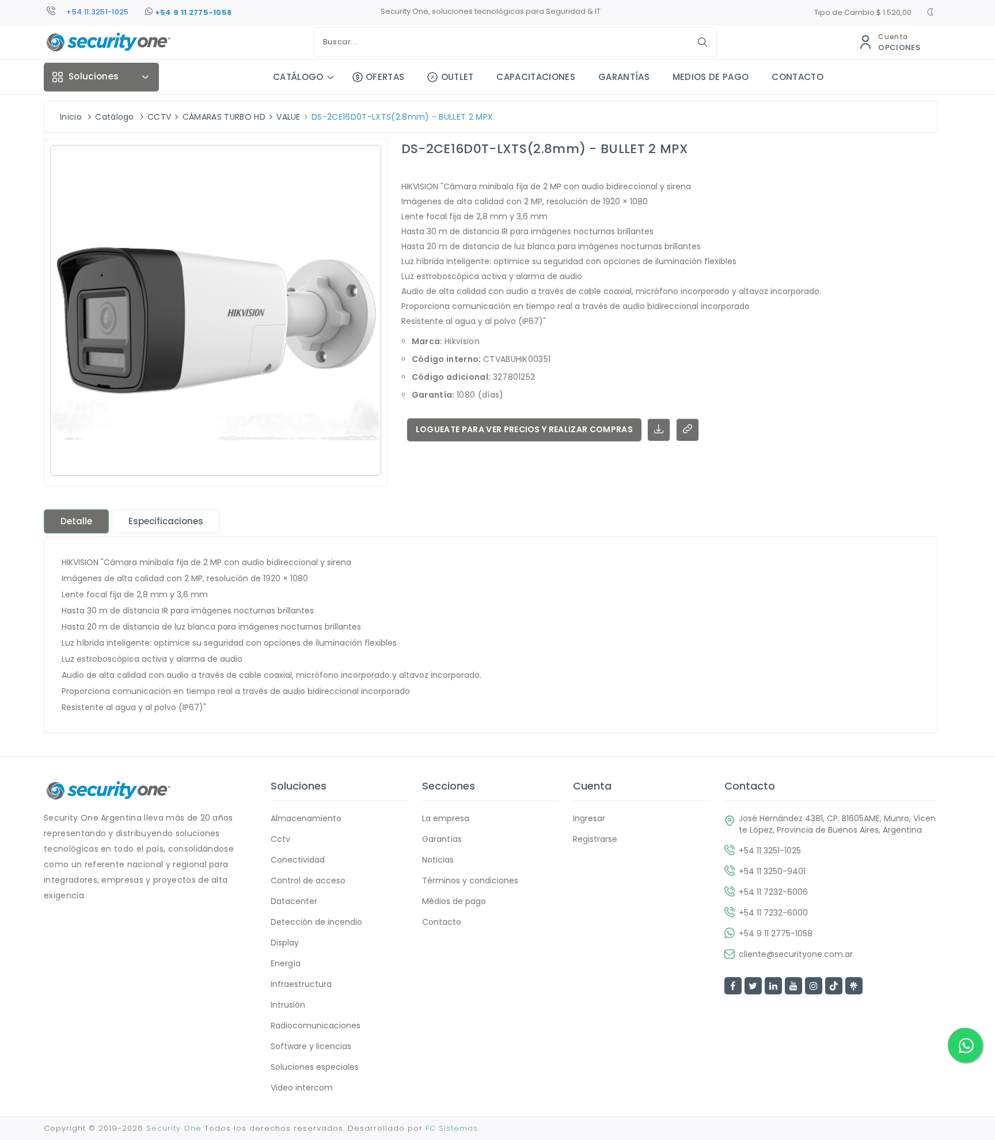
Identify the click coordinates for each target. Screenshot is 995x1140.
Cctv (280, 839)
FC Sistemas (452, 1128)
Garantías (442, 839)
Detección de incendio (316, 922)
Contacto (441, 922)
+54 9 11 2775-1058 (192, 12)
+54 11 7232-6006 (773, 892)
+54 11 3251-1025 (97, 11)
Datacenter (294, 901)
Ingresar (589, 818)
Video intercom (302, 1087)
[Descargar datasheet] (658, 429)
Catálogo (114, 117)
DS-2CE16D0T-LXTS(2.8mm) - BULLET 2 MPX (402, 117)
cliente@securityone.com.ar (796, 954)
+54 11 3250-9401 (772, 871)
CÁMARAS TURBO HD (224, 117)
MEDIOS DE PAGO (711, 77)
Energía (286, 963)
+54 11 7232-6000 (773, 912)
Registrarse (595, 839)
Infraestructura (301, 984)
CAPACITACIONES (535, 77)
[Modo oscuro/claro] (930, 13)
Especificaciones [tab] (165, 521)
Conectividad (298, 860)
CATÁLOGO (298, 77)
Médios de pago (454, 901)
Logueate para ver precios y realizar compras (524, 429)
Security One (174, 1128)
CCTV (159, 117)
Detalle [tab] (76, 521)
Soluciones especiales (315, 1067)
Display (285, 942)
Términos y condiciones (470, 880)
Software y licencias (311, 1046)
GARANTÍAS (624, 77)
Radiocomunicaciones (315, 1025)
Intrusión (288, 1005)
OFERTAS (385, 77)
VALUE (288, 117)
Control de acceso (308, 880)
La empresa (445, 818)
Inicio (71, 117)
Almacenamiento (306, 818)
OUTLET (457, 77)
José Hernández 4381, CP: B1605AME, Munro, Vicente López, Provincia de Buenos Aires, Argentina (837, 824)
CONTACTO (797, 77)
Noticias (438, 860)
